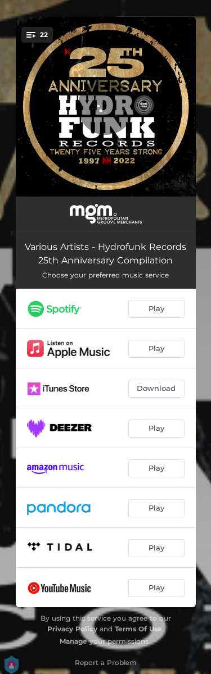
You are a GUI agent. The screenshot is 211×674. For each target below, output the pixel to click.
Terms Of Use (138, 629)
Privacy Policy (72, 629)
